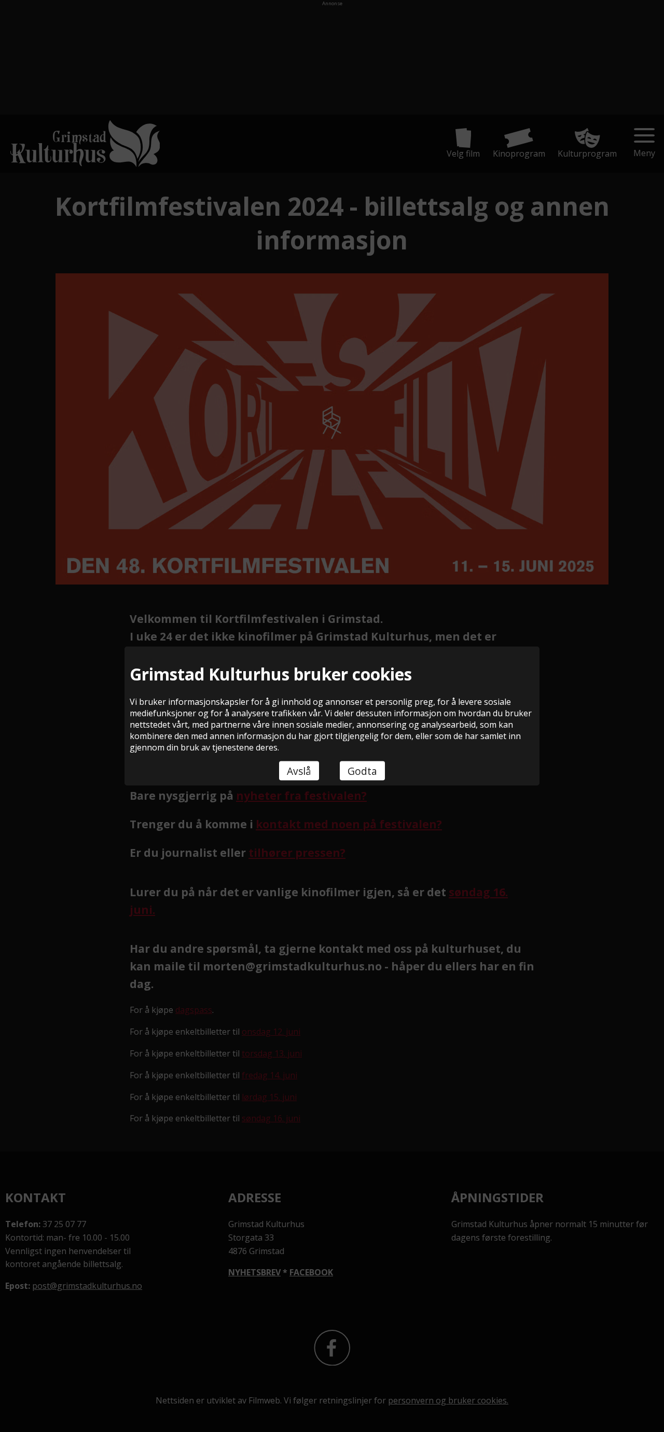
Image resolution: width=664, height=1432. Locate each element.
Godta (362, 771)
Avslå (299, 771)
